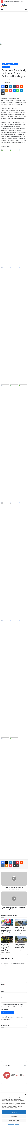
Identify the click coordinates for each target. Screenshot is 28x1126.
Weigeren (14, 1116)
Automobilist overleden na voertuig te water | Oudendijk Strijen (6, 930)
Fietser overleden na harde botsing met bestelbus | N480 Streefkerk (20, 947)
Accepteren (14, 1112)
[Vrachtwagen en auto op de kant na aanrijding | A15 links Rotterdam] (21, 922)
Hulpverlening (5, 66)
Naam (3, 984)
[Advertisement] (14, 27)
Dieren (15, 64)
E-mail (3, 991)
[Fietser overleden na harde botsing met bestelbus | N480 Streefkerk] (21, 939)
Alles (3, 64)
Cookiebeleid (11, 1124)
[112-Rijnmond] (7, 5)
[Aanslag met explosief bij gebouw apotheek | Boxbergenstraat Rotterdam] (7, 939)
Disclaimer (17, 1124)
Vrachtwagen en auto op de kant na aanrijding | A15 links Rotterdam (20, 930)
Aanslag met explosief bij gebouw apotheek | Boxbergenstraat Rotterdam (7, 947)
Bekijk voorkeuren (14, 1120)
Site (2, 997)
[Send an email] (9, 80)
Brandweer (9, 64)
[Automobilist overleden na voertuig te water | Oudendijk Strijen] (7, 922)
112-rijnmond (5, 80)
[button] (25, 1095)
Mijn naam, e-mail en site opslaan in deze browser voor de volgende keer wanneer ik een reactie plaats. (12, 1007)
